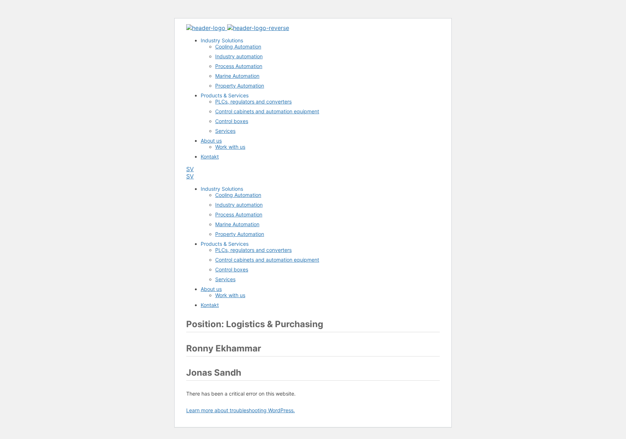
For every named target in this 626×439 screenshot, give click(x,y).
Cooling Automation (238, 46)
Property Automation (239, 86)
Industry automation (239, 56)
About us (211, 141)
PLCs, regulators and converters (253, 101)
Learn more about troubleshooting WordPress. (240, 410)
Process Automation (238, 66)
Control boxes (231, 121)
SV (190, 169)
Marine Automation (237, 76)
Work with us (230, 147)
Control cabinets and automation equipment (267, 111)
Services (225, 131)
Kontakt (210, 156)
